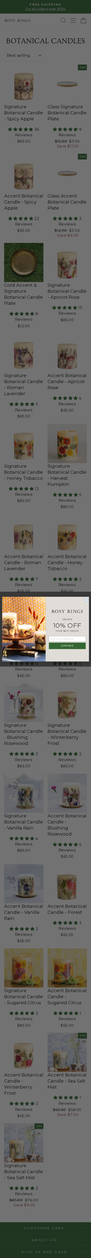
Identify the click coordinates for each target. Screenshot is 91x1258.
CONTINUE (67, 645)
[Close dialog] (86, 599)
